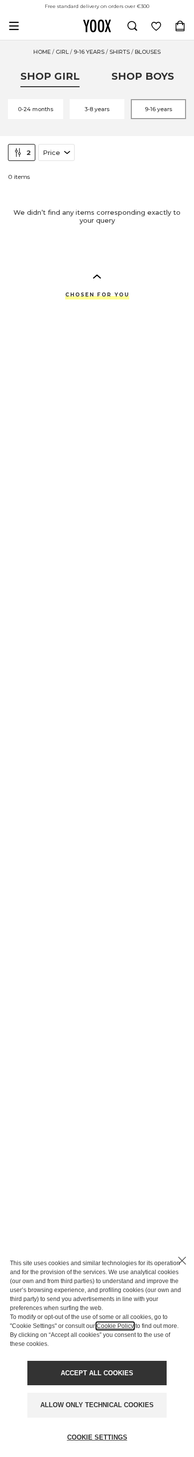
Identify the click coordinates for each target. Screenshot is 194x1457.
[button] (97, 276)
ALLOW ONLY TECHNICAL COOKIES (97, 1405)
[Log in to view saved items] (156, 26)
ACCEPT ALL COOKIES (97, 1373)
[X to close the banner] (182, 1261)
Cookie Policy (115, 1325)
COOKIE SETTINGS (97, 1437)
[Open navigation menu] (14, 26)
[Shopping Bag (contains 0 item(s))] (180, 26)
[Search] (132, 26)
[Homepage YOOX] (97, 26)
